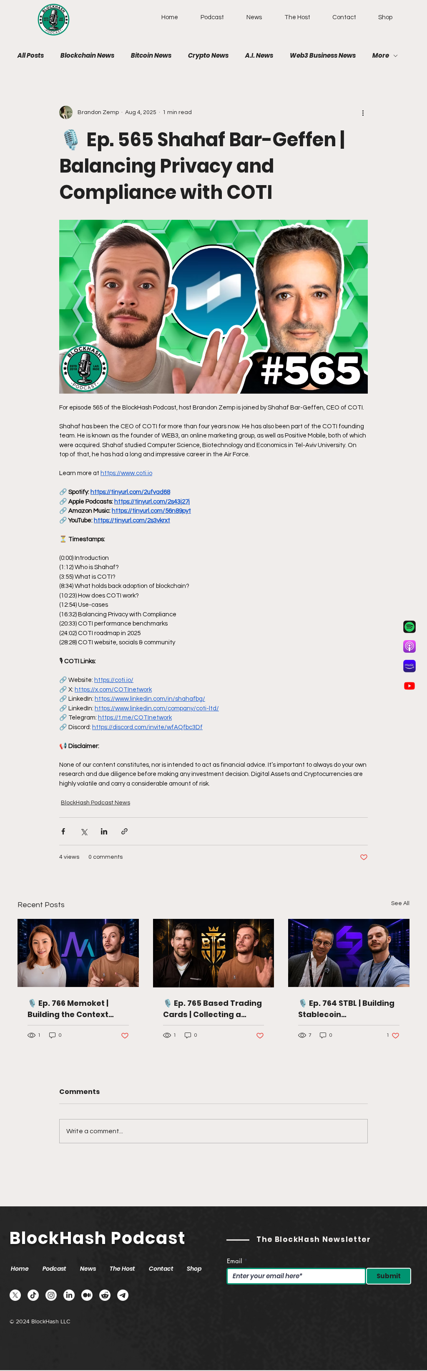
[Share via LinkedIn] (104, 831)
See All (400, 903)
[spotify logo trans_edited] (409, 627)
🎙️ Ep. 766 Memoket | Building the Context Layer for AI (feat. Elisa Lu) (72, 1009)
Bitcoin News (151, 55)
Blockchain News (87, 55)
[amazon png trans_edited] (409, 666)
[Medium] (87, 1295)
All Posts (31, 55)
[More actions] (363, 112)
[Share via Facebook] (63, 831)
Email (234, 1261)
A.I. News (259, 55)
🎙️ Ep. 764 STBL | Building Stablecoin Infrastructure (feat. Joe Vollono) (347, 1009)
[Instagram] (51, 1295)
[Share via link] (124, 831)
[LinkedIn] (69, 1295)
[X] (15, 1295)
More (380, 55)
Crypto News (208, 55)
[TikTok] (33, 1295)
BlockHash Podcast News (95, 803)
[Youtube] (409, 685)
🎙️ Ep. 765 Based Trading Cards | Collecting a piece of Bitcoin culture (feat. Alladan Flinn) (212, 1009)
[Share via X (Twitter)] (84, 831)
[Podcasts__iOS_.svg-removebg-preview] (409, 646)
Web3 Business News (323, 55)
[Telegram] (122, 1295)
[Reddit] (105, 1295)
